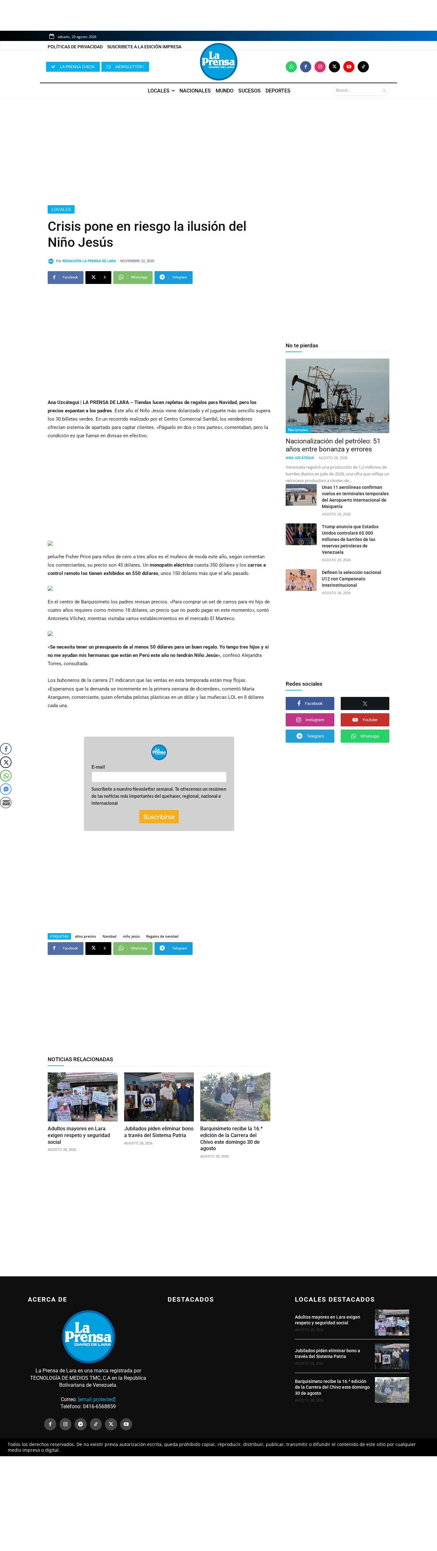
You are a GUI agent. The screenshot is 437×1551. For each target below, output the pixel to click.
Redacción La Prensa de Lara (89, 261)
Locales (61, 209)
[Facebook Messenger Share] (6, 789)
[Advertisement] (218, 151)
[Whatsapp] (291, 66)
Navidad (109, 936)
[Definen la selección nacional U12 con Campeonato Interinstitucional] (301, 580)
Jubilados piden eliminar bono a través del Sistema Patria (327, 1353)
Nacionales (298, 429)
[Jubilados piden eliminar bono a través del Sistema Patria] (159, 1096)
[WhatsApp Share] (6, 775)
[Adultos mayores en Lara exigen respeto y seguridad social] (83, 1096)
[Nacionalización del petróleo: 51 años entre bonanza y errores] (337, 396)
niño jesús (131, 936)
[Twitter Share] (6, 762)
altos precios (85, 936)
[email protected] (96, 1399)
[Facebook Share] (6, 749)
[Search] (384, 90)
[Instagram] (320, 66)
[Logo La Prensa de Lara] (218, 62)
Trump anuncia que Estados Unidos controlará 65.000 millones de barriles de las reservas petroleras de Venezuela (350, 539)
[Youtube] (348, 66)
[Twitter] (334, 66)
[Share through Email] (6, 802)
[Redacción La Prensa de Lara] (52, 261)
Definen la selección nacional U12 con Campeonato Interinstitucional (351, 579)
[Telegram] (81, 1424)
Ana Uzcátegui (300, 457)
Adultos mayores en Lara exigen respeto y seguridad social (79, 1135)
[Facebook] (305, 66)
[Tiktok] (363, 66)
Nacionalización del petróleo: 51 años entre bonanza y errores (333, 445)
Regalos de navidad (162, 936)
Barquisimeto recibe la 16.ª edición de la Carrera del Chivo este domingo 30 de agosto (332, 1387)
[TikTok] (96, 1424)
